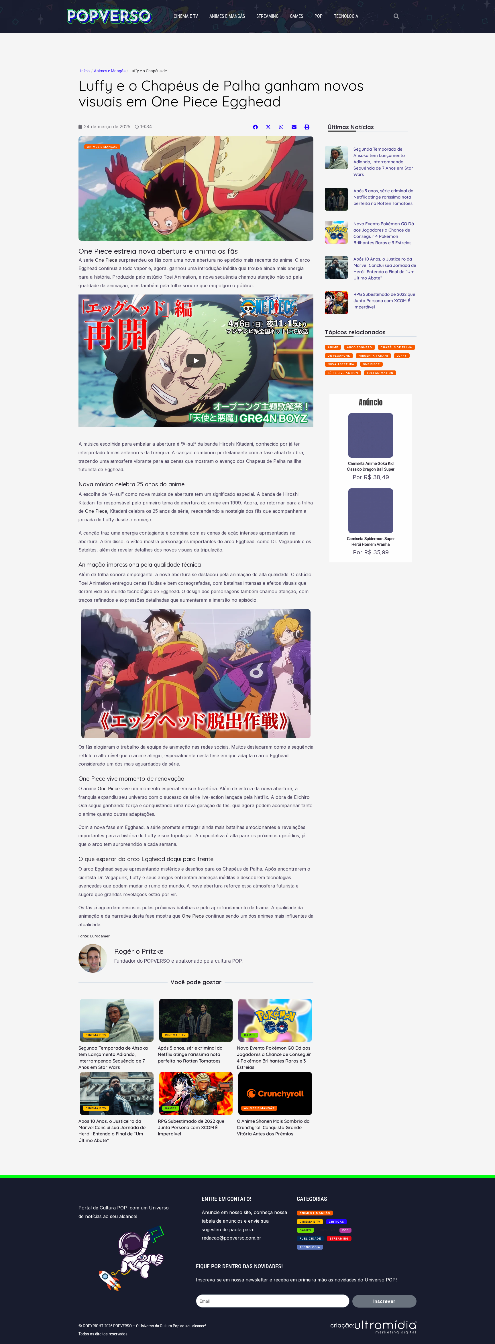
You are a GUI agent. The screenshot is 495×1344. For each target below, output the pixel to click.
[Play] (196, 361)
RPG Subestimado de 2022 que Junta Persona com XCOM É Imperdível (191, 1127)
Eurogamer (100, 936)
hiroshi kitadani (373, 355)
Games (296, 16)
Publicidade (310, 1238)
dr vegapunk (339, 355)
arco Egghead (359, 347)
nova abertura (341, 364)
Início (85, 71)
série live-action (343, 372)
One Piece (106, 260)
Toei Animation (380, 372)
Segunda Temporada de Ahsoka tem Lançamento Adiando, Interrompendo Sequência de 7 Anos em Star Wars (383, 161)
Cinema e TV (186, 16)
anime (333, 347)
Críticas (336, 1221)
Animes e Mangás (227, 16)
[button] (255, 127)
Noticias (327, 1230)
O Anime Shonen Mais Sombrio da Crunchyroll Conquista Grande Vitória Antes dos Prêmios (273, 1127)
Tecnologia (346, 16)
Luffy (402, 355)
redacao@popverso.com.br (231, 1238)
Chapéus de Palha (396, 347)
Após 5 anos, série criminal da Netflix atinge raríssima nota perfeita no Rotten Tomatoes (190, 1054)
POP (319, 16)
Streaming (267, 16)
